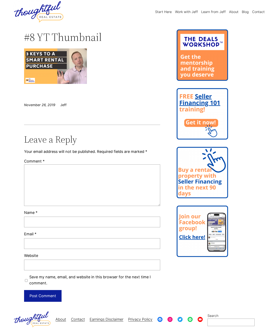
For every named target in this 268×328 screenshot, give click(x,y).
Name (30, 212)
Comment (34, 161)
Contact (78, 319)
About (60, 319)
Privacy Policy (140, 319)
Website (31, 255)
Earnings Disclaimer (106, 319)
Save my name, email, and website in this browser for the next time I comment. (90, 280)
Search (212, 316)
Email (30, 234)
